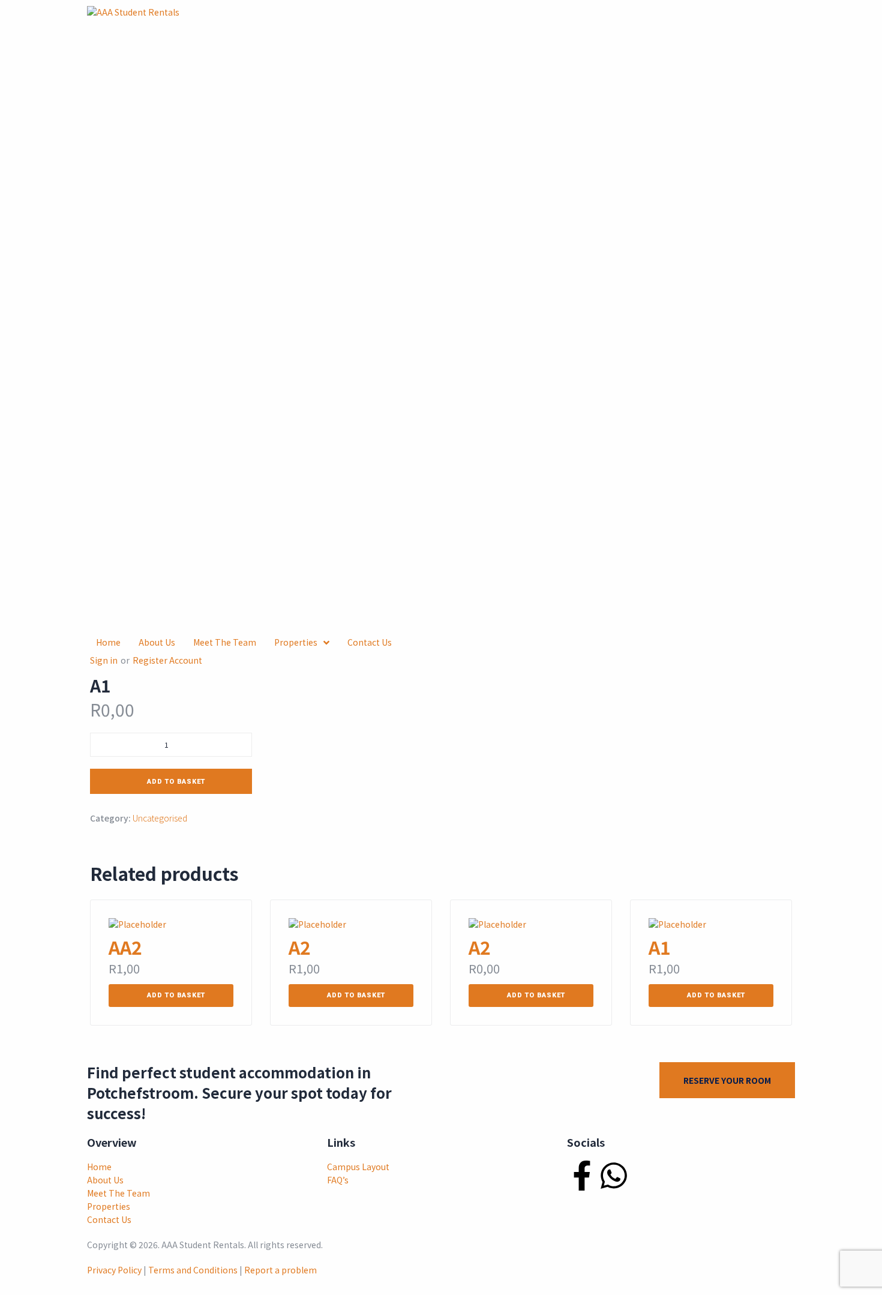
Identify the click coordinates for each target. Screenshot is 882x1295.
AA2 (125, 947)
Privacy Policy (114, 1270)
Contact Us (109, 1219)
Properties (108, 1206)
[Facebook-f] (582, 1176)
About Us (105, 1180)
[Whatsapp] (614, 1176)
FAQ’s (338, 1180)
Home (99, 1167)
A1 (660, 947)
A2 (300, 947)
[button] (171, 995)
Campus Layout (358, 1167)
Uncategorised (160, 818)
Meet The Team (118, 1193)
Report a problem (280, 1270)
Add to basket (176, 782)
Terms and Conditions (193, 1270)
